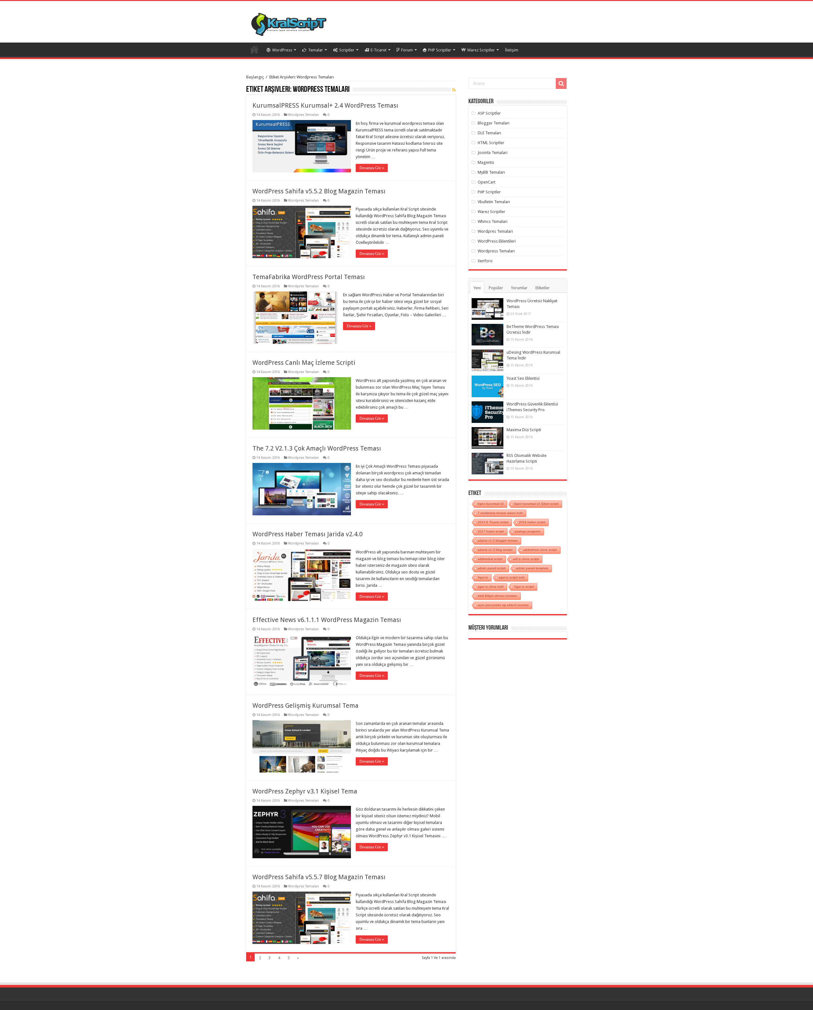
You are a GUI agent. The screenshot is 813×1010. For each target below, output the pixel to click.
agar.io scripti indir (512, 577)
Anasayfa (254, 49)
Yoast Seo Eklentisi (523, 378)
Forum (407, 50)
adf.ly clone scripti (526, 559)
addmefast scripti (490, 559)
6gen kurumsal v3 (491, 503)
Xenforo (485, 260)
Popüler (496, 287)
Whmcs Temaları (492, 221)
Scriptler (346, 50)
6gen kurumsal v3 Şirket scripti (536, 503)
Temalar (315, 50)
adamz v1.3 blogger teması (498, 540)
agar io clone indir (491, 586)
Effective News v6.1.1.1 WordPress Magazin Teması (326, 620)
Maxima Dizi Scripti (524, 429)
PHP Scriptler (439, 50)
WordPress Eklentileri (497, 241)
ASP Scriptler (489, 113)
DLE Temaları (489, 132)
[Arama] (561, 83)
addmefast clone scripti (540, 550)
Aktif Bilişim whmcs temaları (497, 596)
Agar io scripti (524, 586)
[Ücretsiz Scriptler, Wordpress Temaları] (289, 22)
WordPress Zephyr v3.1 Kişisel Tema (304, 791)
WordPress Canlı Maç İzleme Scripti (303, 362)
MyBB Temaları (491, 172)
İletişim (511, 50)
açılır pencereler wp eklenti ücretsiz (503, 605)
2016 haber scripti (532, 522)
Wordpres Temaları (303, 115)
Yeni (477, 287)
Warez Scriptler (481, 50)
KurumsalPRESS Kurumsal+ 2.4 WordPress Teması (325, 105)
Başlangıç (255, 77)
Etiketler (542, 287)
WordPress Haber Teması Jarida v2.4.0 (307, 534)
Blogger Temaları (493, 123)
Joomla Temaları (492, 152)
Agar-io (483, 577)
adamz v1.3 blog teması (495, 550)
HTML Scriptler (491, 142)
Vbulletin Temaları (494, 201)
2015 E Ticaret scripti (493, 522)
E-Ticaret (378, 50)
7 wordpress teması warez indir (500, 513)
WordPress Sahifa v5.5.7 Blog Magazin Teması (319, 877)
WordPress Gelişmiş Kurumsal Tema (305, 705)
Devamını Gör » (371, 168)
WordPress (282, 50)
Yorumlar (519, 287)
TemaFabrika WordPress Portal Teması (308, 277)
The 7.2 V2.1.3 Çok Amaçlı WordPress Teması (316, 448)
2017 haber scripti (491, 531)
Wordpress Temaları (496, 251)
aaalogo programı (527, 531)
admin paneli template (532, 568)
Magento (486, 162)
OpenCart (486, 182)
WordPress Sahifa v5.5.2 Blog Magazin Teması (319, 191)
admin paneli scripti (492, 568)
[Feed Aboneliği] (454, 89)
